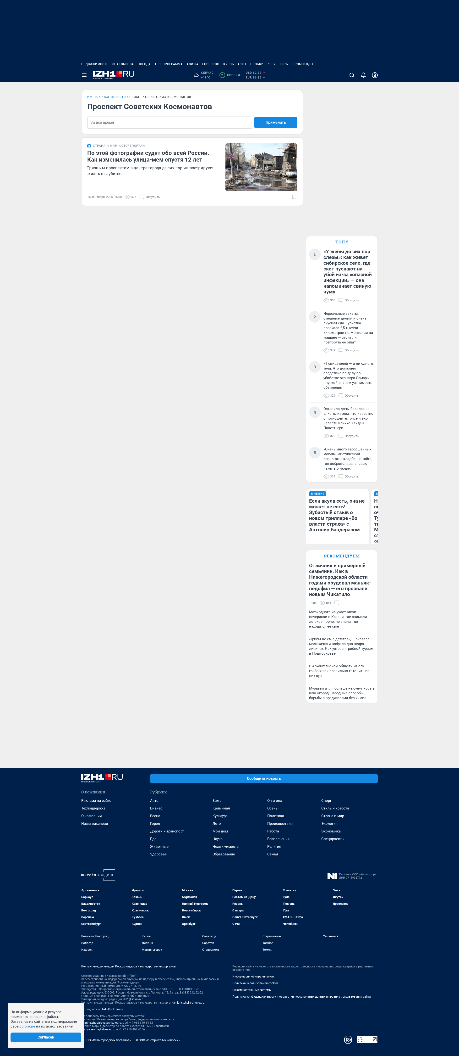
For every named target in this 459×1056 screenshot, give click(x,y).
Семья (272, 854)
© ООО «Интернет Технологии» (158, 1040)
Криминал (221, 808)
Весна (155, 816)
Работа (273, 831)
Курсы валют (234, 64)
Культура (220, 816)
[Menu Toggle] (84, 75)
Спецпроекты (332, 839)
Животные (159, 846)
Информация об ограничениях (253, 976)
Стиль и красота (335, 808)
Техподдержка (93, 808)
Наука (218, 839)
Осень (272, 808)
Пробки (257, 64)
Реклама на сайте (96, 800)
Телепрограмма (169, 64)
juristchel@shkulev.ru (190, 1002)
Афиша (192, 64)
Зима (217, 800)
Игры (284, 64)
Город (155, 823)
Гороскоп (210, 64)
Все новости (115, 97)
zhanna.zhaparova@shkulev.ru (101, 1022)
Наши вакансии (94, 823)
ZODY (272, 64)
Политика (275, 816)
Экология (329, 823)
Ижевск (94, 97)
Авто (154, 800)
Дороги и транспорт (167, 831)
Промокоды (302, 64)
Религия (274, 846)
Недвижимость (95, 64)
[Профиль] (375, 75)
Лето (217, 823)
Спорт (326, 800)
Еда (153, 839)
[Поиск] (352, 75)
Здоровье (158, 854)
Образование (224, 854)
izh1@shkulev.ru (133, 999)
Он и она (274, 800)
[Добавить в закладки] (294, 197)
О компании (91, 816)
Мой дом (220, 831)
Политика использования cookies (255, 983)
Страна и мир (332, 816)
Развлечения (278, 839)
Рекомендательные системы (251, 990)
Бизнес (156, 808)
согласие (27, 1026)
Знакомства (123, 64)
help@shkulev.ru (112, 1009)
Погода (144, 64)
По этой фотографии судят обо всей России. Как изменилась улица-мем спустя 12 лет (148, 156)
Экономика (331, 831)
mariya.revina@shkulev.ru (98, 1029)
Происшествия (280, 823)
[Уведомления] (363, 75)
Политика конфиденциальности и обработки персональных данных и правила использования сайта (301, 996)
